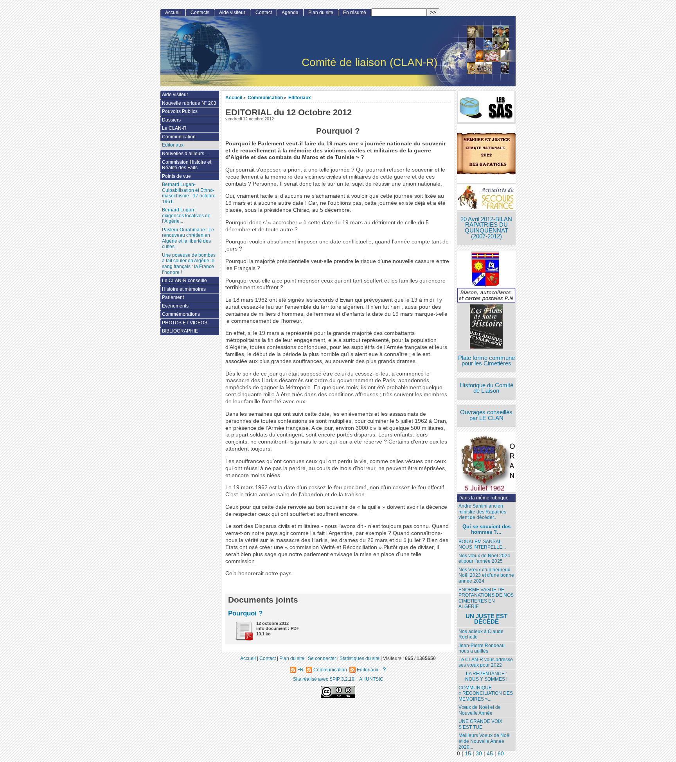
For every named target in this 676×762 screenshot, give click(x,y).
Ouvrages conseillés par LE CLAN (486, 415)
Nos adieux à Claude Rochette (480, 634)
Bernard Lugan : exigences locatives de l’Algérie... (186, 215)
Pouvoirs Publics (180, 111)
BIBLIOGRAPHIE (180, 331)
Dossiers (171, 120)
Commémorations (181, 314)
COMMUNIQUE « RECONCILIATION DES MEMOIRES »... (485, 693)
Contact (263, 12)
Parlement (173, 297)
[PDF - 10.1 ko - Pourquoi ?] (241, 639)
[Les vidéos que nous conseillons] (486, 327)
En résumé (354, 12)
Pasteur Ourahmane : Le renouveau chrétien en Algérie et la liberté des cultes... (188, 238)
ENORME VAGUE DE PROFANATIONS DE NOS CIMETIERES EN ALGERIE (486, 598)
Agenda (290, 12)
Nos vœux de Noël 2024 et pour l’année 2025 (484, 558)
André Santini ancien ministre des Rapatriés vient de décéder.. (482, 511)
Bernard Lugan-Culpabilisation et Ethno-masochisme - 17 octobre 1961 (189, 193)
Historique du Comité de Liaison (486, 388)
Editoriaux (299, 97)
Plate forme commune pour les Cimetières (486, 361)
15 (468, 754)
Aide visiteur (232, 12)
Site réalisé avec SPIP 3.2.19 (323, 679)
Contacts (200, 12)
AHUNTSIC (371, 679)
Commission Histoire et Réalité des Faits (186, 165)
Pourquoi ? (245, 613)
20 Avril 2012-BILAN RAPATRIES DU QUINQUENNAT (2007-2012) (486, 227)
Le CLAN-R (174, 128)
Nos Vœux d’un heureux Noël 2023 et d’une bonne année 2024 (486, 575)
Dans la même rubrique (483, 498)
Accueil (233, 97)
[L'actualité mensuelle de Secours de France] (486, 197)
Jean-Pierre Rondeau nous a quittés (481, 648)
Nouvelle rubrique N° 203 (189, 103)
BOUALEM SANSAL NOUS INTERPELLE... (482, 544)
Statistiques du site (359, 658)
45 (490, 754)
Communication (265, 97)
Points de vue (176, 176)
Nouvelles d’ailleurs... (185, 153)
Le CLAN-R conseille (184, 280)
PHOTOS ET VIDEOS (184, 323)
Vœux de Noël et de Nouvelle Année (479, 710)
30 (479, 754)
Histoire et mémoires (184, 289)
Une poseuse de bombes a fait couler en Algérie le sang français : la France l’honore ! (189, 263)
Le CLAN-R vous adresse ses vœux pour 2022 (485, 662)
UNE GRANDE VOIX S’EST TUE (480, 724)
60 (501, 754)
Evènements (175, 306)
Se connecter (322, 658)
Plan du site (320, 12)
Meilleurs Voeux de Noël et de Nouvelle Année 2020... (484, 741)
